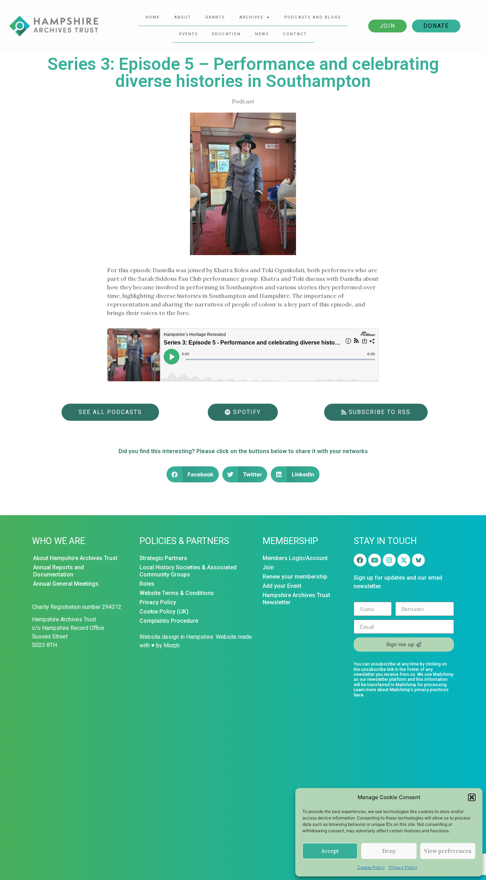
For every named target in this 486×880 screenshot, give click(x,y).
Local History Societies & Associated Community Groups (188, 571)
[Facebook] (360, 560)
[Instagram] (389, 560)
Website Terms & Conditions (176, 593)
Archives (251, 17)
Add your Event (282, 586)
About (182, 17)
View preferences (447, 851)
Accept (330, 851)
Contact (295, 34)
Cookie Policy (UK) (164, 611)
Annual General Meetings (66, 583)
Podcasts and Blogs (312, 17)
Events (188, 34)
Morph (172, 645)
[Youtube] (374, 560)
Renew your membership (295, 576)
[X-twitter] (403, 560)
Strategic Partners (163, 558)
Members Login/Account (295, 558)
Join (387, 25)
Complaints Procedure (168, 620)
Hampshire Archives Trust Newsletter (296, 599)
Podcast (243, 101)
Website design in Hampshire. (176, 636)
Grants (215, 17)
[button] (471, 797)
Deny (389, 851)
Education (226, 34)
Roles (146, 583)
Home (153, 17)
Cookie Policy (371, 867)
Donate (436, 25)
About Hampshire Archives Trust (75, 558)
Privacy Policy (403, 867)
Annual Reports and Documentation (58, 571)
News (262, 34)
